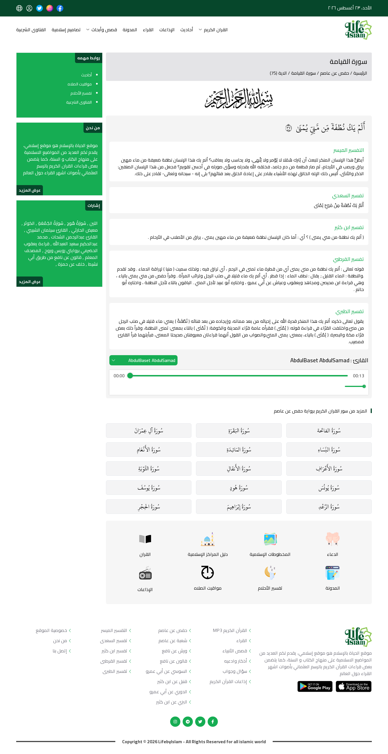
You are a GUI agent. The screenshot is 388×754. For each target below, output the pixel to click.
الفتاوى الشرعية (31, 30)
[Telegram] (188, 722)
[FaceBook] (213, 722)
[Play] (239, 386)
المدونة (130, 30)
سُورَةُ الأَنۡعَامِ (148, 449)
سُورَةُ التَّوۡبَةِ (148, 468)
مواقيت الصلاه (80, 84)
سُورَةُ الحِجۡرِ (149, 506)
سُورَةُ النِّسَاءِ (329, 449)
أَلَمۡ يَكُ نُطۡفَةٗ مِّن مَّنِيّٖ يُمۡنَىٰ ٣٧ (325, 127)
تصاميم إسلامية (66, 30)
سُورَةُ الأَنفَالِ (239, 468)
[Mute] (339, 386)
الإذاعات (167, 30)
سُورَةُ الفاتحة (329, 430)
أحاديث (186, 30)
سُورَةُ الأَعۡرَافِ (329, 468)
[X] (200, 722)
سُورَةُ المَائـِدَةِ (239, 449)
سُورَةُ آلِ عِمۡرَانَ (148, 430)
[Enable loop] (117, 386)
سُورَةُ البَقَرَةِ (239, 430)
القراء (148, 30)
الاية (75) (278, 73)
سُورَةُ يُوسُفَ (148, 487)
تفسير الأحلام (81, 93)
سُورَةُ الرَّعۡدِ (328, 506)
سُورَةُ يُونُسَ (328, 487)
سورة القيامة (303, 73)
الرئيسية (360, 73)
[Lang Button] (19, 8)
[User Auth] (29, 8)
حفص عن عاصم (334, 73)
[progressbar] (239, 375)
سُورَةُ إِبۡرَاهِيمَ (239, 506)
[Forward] (251, 386)
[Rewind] (226, 386)
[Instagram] (175, 722)
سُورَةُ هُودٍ (239, 487)
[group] (238, 382)
